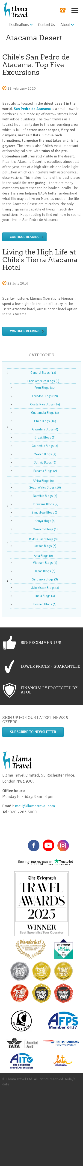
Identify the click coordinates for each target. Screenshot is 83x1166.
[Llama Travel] (15, 9)
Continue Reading (24, 237)
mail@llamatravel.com (36, 806)
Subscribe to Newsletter (33, 732)
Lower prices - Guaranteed (50, 666)
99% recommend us (41, 642)
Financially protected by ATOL (49, 690)
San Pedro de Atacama (32, 109)
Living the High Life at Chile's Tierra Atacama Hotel (39, 260)
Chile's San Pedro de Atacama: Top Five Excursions (35, 65)
